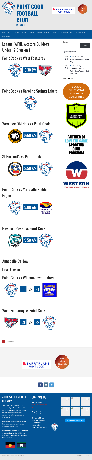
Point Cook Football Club (30, 13)
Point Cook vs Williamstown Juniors (28, 278)
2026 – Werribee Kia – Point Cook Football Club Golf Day (79, 70)
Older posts (8, 342)
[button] (65, 401)
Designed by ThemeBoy (82, 455)
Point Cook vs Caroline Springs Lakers (30, 91)
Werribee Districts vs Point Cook (26, 124)
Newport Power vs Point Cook (23, 228)
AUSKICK (46, 32)
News (9, 32)
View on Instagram (76, 420)
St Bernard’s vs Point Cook (21, 156)
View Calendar (68, 78)
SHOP (71, 32)
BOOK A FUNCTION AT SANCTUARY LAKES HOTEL (76, 91)
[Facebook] (40, 384)
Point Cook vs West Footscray (23, 58)
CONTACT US (6, 36)
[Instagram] (46, 384)
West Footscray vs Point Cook (23, 310)
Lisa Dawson (11, 269)
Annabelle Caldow (15, 261)
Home (4, 32)
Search (65, 42)
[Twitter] (51, 384)
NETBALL (39, 32)
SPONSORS (64, 32)
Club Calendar (80, 32)
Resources (55, 32)
